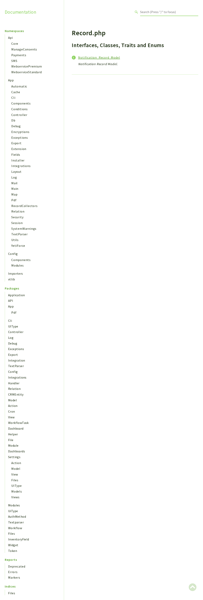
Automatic (19, 86)
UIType (13, 326)
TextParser (19, 234)
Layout (16, 172)
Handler (14, 383)
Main (14, 189)
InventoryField (18, 539)
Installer (18, 160)
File (10, 440)
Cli (13, 98)
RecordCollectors (24, 206)
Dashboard (16, 428)
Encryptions (20, 132)
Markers (14, 577)
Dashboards (16, 451)
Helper (13, 434)
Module (13, 445)
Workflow (15, 528)
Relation (17, 211)
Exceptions (19, 138)
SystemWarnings (23, 229)
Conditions (19, 109)
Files (14, 480)
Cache (15, 92)
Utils (15, 240)
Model (12, 400)
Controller (19, 115)
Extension (18, 149)
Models (16, 491)
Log (14, 177)
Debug (16, 126)
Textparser (16, 522)
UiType (13, 511)
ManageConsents (24, 49)
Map (14, 194)
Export (16, 143)
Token (12, 551)
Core (14, 44)
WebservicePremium (26, 66)
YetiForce (18, 246)
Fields (15, 155)
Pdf (13, 200)
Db (13, 120)
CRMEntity (16, 394)
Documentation (20, 12)
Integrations (21, 166)
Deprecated (16, 566)
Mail (14, 183)
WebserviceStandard (26, 72)
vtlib (11, 279)
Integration (16, 360)
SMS (14, 61)
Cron (11, 411)
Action (12, 406)
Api (10, 38)
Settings (14, 457)
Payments (18, 55)
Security (17, 217)
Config (13, 254)
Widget (13, 545)
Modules (17, 265)
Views (15, 497)
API (10, 301)
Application (16, 295)
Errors (13, 572)
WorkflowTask (18, 423)
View (11, 417)
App (11, 80)
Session (17, 223)
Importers (15, 273)
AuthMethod (17, 516)
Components (21, 103)
